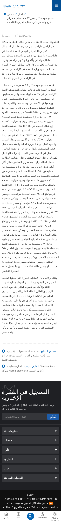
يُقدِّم (53, 417)
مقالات (6, 507)
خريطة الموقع (21, 507)
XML (33, 507)
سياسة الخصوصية (48, 507)
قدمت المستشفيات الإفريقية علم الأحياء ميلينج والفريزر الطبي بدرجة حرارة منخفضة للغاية (26, 355)
